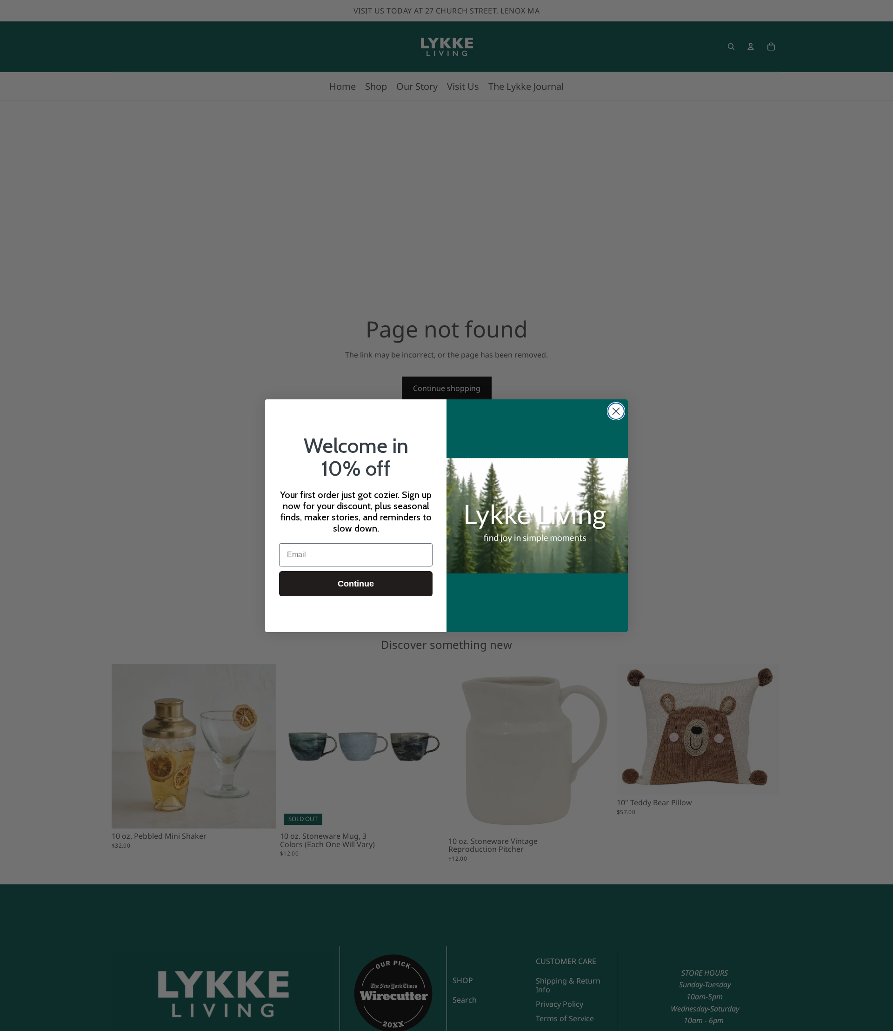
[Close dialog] (616, 411)
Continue (356, 583)
